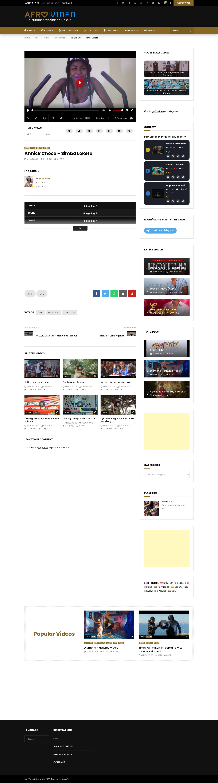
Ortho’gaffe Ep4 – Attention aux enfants (41, 420)
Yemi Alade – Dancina (74, 382)
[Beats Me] (151, 508)
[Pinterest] (183, 156)
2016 (40, 312)
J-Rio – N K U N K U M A (36, 382)
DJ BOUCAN (70, 312)
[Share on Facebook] (96, 293)
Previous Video (32, 327)
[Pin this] (132, 293)
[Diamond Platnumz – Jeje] (167, 368)
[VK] (135, 3)
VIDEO (30, 30)
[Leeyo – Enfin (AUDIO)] (167, 307)
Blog (150, 30)
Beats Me (167, 501)
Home (27, 38)
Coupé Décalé (60, 38)
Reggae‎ (149, 643)
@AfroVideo (158, 111)
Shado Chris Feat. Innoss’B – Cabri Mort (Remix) (177, 164)
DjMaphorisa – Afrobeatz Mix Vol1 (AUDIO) (175, 268)
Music (46, 38)
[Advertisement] (78, 49)
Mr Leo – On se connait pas (115, 382)
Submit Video (183, 3)
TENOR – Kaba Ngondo (112, 335)
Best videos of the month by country (165, 136)
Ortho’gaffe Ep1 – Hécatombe (79, 418)
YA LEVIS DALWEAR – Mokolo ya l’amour (56, 335)
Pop (115, 643)
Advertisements (63, 746)
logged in (43, 447)
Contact (59, 762)
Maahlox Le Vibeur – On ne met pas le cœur (177, 143)
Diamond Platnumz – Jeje (165, 371)
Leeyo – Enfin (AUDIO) (163, 309)
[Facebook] (117, 3)
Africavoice (33, 386)
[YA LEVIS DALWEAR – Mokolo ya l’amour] (28, 335)
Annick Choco (43, 178)
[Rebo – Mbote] (167, 348)
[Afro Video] (49, 16)
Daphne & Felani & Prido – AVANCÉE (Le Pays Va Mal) (177, 185)
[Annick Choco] (28, 182)
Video (37, 38)
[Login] (171, 3)
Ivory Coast (53, 312)
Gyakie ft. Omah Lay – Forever (168, 391)
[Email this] (123, 293)
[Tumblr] (129, 3)
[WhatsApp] (178, 156)
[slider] (65, 110)
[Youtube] (141, 3)
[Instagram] (147, 3)
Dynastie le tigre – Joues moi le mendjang (117, 420)
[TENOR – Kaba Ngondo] (131, 335)
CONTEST (111, 30)
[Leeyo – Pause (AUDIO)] (167, 286)
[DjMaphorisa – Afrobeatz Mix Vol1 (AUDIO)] (167, 266)
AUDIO (47, 30)
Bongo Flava (99, 643)
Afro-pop (88, 643)
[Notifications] (159, 3)
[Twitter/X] (173, 156)
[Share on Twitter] (105, 293)
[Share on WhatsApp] (114, 293)
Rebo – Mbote (158, 350)
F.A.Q (56, 738)
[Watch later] (153, 3)
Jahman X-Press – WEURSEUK (54, 3)
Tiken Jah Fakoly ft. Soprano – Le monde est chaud (161, 649)
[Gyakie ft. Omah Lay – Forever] (167, 389)
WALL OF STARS (69, 30)
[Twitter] (123, 3)
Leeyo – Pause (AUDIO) (164, 288)
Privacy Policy (62, 754)
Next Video (130, 327)
